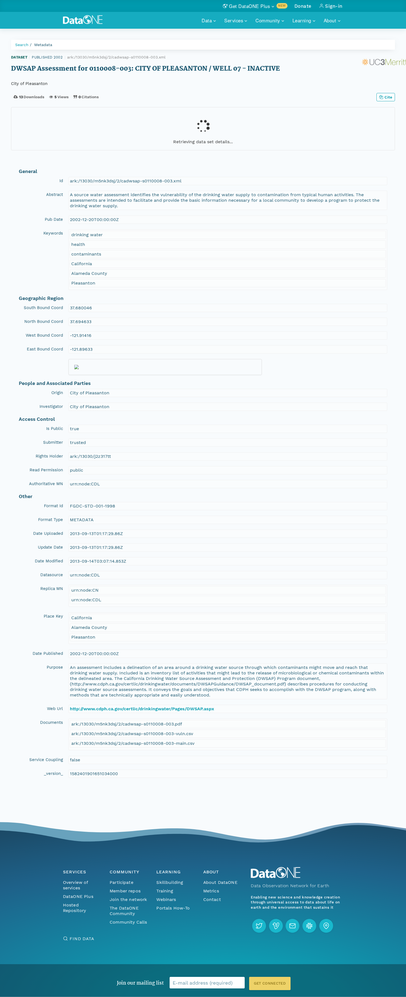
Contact (212, 899)
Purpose (55, 667)
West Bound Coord (44, 335)
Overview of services (75, 885)
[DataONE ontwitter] (259, 926)
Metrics (211, 891)
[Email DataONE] (292, 926)
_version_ (53, 773)
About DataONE (220, 882)
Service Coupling (46, 759)
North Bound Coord (43, 321)
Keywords (53, 233)
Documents (51, 722)
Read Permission (46, 469)
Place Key (53, 616)
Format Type (50, 519)
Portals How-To (173, 908)
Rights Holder (49, 456)
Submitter (53, 442)
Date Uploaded (48, 533)
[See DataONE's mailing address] (326, 926)
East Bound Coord (45, 349)
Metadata (43, 44)
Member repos (125, 891)
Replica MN (51, 588)
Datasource (51, 574)
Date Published (48, 653)
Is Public (54, 428)
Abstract (54, 194)
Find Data (82, 938)
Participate (121, 882)
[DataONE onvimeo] (276, 926)
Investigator (51, 406)
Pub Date (54, 219)
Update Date (50, 547)
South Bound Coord (43, 307)
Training (164, 891)
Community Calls (128, 922)
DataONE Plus (78, 896)
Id (61, 180)
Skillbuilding (169, 882)
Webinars (166, 899)
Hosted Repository (74, 907)
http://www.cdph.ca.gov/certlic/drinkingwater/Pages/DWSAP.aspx (142, 708)
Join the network (128, 899)
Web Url (55, 708)
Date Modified (49, 561)
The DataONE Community (124, 910)
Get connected (270, 983)
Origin (57, 392)
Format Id (53, 505)
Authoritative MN (46, 483)
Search (21, 44)
